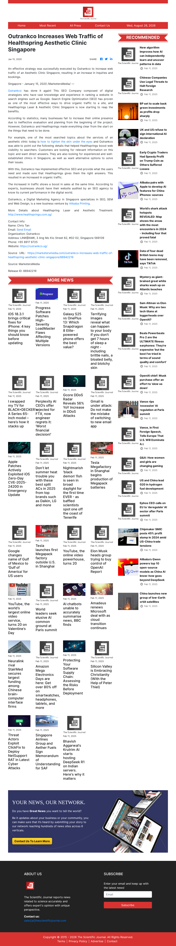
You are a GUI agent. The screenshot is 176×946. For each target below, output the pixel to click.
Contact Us (102, 25)
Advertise (97, 941)
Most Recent (48, 25)
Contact (112, 941)
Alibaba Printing (79, 203)
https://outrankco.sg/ (33, 246)
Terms (61, 941)
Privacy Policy (78, 941)
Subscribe (127, 905)
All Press (75, 25)
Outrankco (15, 90)
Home (21, 25)
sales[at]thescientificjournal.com (45, 920)
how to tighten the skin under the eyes (66, 141)
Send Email (24, 229)
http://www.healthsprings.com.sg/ (30, 214)
